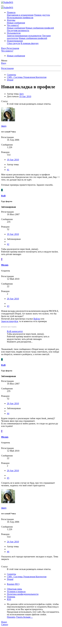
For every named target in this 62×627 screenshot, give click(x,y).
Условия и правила (16, 591)
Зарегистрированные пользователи (24, 35)
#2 (8, 244)
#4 (8, 413)
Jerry (21, 94)
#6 (8, 551)
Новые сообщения (16, 23)
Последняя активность (18, 30)
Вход (3, 63)
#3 (8, 306)
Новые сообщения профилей (40, 28)
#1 (8, 169)
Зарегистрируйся (9, 321)
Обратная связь (14, 589)
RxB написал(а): (15, 331)
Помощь (11, 596)
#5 (8, 478)
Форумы (11, 20)
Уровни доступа (42, 15)
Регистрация (7, 68)
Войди (36, 319)
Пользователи (14, 33)
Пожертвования (15, 41)
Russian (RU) (13, 584)
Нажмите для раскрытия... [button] (20, 341)
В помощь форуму (30, 43)
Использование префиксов (20, 17)
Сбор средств (13, 43)
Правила (11, 12)
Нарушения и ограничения (20, 15)
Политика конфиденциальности (22, 594)
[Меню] (2, 5)
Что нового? (13, 25)
